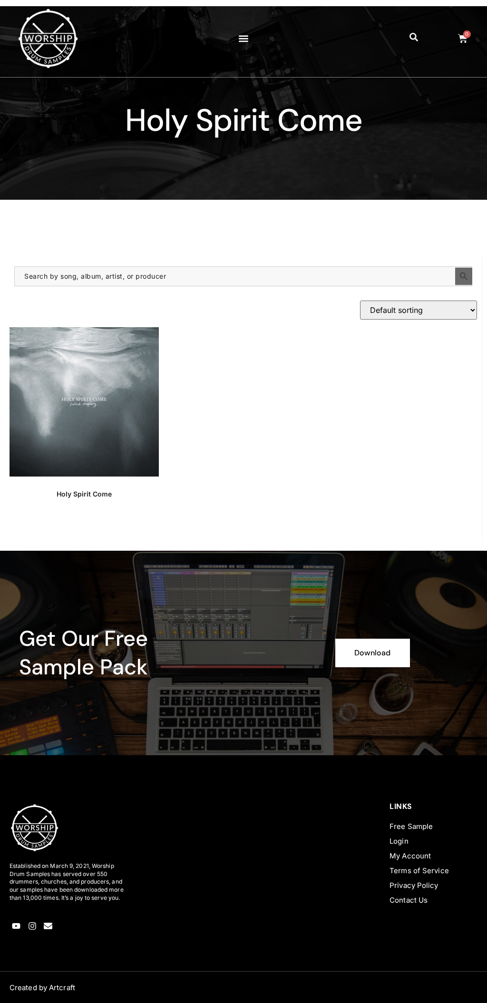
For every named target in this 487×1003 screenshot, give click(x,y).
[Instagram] (32, 926)
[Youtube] (16, 926)
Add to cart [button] (84, 527)
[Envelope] (48, 926)
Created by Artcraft (42, 987)
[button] (243, 38)
